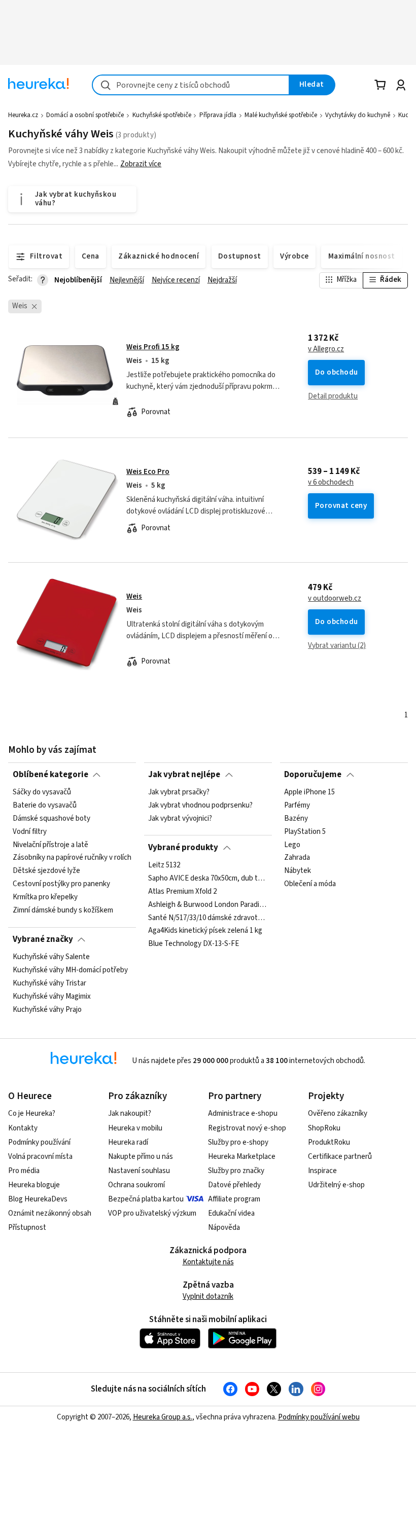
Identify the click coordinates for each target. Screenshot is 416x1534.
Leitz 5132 (164, 865)
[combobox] (191, 85)
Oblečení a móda (310, 884)
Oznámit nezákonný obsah (49, 1213)
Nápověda (224, 1227)
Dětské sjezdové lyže (46, 871)
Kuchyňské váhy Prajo (47, 1010)
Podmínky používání (39, 1142)
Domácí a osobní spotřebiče (85, 115)
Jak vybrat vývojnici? (180, 819)
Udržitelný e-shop (336, 1185)
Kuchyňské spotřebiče (161, 115)
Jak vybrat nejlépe (184, 775)
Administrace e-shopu (243, 1113)
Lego (292, 845)
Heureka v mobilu (135, 1128)
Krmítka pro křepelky (45, 897)
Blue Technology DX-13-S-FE (193, 944)
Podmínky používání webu (319, 1417)
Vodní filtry (30, 832)
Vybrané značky (43, 939)
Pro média (24, 1170)
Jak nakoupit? (129, 1113)
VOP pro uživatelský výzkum (152, 1213)
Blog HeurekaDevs (37, 1199)
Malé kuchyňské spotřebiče (281, 115)
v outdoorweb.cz (334, 599)
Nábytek (297, 871)
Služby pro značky (236, 1170)
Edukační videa (231, 1213)
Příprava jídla (217, 115)
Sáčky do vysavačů (42, 792)
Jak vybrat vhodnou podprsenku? (200, 805)
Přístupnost (27, 1227)
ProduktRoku (329, 1142)
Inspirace (322, 1170)
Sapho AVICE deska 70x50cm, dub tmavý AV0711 (207, 878)
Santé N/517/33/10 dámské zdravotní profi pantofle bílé (207, 918)
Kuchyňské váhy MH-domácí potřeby (70, 970)
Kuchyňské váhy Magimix (52, 997)
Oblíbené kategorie (50, 775)
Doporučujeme (312, 775)
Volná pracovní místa (40, 1156)
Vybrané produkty (183, 848)
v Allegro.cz (326, 349)
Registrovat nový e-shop (247, 1128)
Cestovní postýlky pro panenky (61, 884)
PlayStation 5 (305, 832)
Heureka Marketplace (241, 1156)
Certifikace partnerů (340, 1156)
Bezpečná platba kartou (146, 1199)
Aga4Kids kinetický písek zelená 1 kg (205, 931)
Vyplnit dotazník (208, 1296)
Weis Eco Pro (147, 471)
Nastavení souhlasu (139, 1170)
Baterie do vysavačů (45, 805)
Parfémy (297, 805)
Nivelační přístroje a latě (50, 845)
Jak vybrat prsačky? (179, 792)
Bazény (296, 819)
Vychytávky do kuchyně (357, 115)
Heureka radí (128, 1142)
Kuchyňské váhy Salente (51, 957)
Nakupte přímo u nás (140, 1156)
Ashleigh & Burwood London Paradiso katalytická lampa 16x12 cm (207, 905)
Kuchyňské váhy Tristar (49, 983)
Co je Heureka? (31, 1113)
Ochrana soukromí (136, 1185)
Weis (134, 596)
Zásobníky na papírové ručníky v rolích (72, 858)
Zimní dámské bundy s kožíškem (63, 910)
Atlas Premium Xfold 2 (182, 892)
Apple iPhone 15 (309, 792)
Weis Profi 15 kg (153, 347)
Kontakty (23, 1128)
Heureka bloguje (34, 1185)
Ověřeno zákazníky (337, 1113)
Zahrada (297, 858)
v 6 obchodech (331, 483)
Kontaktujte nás (208, 1262)
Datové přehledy (234, 1185)
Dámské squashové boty (51, 819)
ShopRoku (324, 1128)
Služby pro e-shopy (238, 1142)
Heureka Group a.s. (162, 1417)
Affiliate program (234, 1199)
